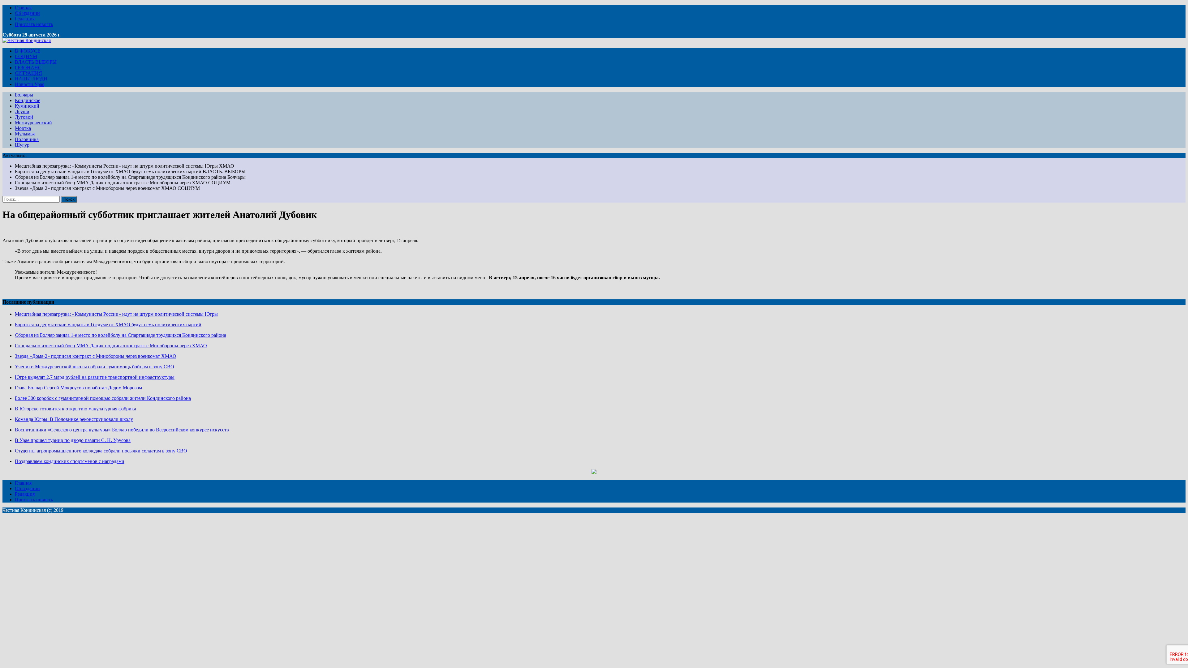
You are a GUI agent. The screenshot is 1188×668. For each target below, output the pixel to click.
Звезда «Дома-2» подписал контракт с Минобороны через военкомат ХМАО (95, 356)
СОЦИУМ (26, 56)
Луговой (24, 117)
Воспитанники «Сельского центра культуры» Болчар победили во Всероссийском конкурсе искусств (122, 429)
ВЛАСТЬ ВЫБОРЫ (36, 62)
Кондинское (27, 100)
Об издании (27, 13)
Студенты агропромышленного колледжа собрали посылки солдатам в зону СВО (101, 450)
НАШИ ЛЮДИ (31, 78)
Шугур (22, 145)
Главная (23, 7)
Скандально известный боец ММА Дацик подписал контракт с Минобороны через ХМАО (111, 345)
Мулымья (25, 133)
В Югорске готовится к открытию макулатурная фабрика (75, 408)
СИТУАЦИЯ (28, 73)
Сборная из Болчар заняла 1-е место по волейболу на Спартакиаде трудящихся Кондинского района (120, 335)
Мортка (23, 128)
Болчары (24, 94)
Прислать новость (34, 24)
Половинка (27, 139)
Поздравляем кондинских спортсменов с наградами (69, 461)
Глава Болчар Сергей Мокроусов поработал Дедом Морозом (78, 387)
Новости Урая (29, 84)
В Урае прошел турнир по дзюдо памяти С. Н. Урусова (73, 440)
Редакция (25, 18)
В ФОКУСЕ (28, 51)
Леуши (22, 111)
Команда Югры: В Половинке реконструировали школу (74, 419)
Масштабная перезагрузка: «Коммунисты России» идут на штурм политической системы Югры (116, 314)
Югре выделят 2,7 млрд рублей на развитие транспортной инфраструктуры (94, 377)
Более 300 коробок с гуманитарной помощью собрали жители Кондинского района (103, 398)
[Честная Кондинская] (26, 40)
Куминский (27, 106)
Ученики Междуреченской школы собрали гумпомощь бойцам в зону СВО (94, 366)
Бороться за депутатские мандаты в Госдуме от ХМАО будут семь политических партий (108, 324)
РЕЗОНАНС (28, 67)
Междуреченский (33, 122)
